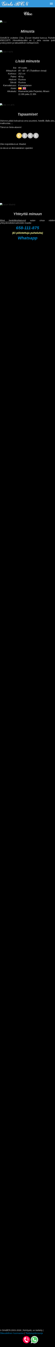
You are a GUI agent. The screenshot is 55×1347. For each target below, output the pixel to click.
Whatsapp (27, 238)
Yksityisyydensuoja (34, 1333)
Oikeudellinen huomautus (12, 1333)
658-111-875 (27, 228)
